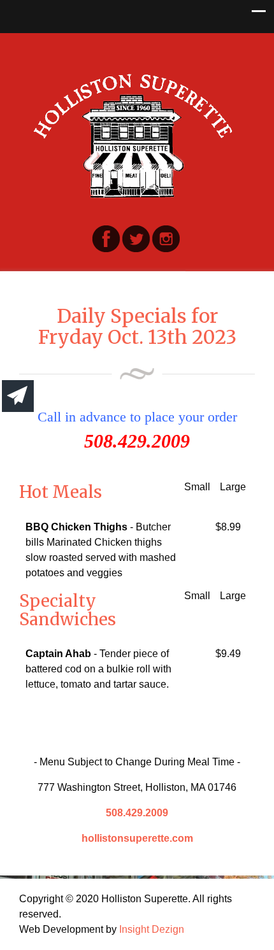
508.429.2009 (137, 812)
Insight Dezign (151, 929)
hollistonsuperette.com (137, 838)
